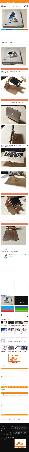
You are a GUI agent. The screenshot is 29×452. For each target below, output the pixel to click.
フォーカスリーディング (17, 431)
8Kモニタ (16, 426)
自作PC (24, 432)
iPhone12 (19, 427)
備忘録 (25, 431)
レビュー (6, 295)
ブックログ (16, 2)
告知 (27, 431)
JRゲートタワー (25, 427)
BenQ (21, 426)
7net (9, 260)
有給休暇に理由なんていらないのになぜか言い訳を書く (7, 417)
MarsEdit (17, 428)
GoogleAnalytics (16, 427)
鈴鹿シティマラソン (20, 433)
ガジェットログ (12, 2)
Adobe (17, 426)
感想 (18, 432)
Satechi (8, 295)
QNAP (23, 428)
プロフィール (23, 2)
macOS (15, 428)
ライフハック (19, 2)
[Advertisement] (14, 36)
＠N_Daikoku (11, 42)
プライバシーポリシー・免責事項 (4, 384)
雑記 (23, 433)
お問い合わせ (26, 2)
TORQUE (25, 428)
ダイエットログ (3, 401)
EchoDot (23, 426)
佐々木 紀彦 (23, 431)
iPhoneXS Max (22, 427)
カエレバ (12, 256)
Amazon (19, 426)
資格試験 (15, 433)
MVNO (19, 428)
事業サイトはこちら (3, 379)
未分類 (2, 403)
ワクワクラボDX (4, 0)
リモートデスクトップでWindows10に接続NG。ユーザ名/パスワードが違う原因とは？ (10, 419)
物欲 (19, 432)
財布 (25, 432)
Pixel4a (21, 428)
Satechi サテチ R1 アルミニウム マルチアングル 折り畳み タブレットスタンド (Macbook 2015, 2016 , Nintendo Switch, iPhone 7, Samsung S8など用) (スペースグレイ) (17, 254)
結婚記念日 (22, 432)
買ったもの (8, 2)
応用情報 (16, 432)
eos (25, 426)
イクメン (2, 410)
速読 (17, 433)
